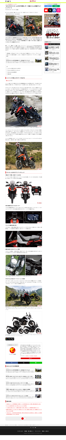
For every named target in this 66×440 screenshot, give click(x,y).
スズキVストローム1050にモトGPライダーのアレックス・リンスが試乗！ (17, 395)
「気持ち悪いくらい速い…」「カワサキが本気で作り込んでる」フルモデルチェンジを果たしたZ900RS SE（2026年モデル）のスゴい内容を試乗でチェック (54, 53)
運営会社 (43, 431)
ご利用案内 (25, 431)
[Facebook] (11, 363)
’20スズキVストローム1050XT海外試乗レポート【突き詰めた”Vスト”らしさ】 (18, 60)
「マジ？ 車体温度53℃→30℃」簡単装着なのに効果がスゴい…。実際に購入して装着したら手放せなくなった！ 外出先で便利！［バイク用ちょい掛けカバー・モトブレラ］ (54, 47)
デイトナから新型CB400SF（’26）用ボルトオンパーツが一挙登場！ (16, 405)
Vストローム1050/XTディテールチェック (13, 70)
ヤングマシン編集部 (15, 9)
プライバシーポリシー (38, 431)
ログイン (48, 6)
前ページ (7, 80)
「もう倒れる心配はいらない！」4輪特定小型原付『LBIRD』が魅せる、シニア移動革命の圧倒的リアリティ (22, 407)
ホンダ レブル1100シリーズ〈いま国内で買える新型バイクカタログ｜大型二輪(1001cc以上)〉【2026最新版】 (54, 70)
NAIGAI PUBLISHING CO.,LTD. (32, 433)
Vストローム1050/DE (10, 12)
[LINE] (36, 363)
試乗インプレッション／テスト (18, 12)
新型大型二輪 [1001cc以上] (10, 14)
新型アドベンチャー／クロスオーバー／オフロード (30, 12)
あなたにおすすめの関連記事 (11, 72)
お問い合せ (47, 431)
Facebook (31, 355)
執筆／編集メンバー (31, 431)
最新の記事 (9, 73)
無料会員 (56, 6)
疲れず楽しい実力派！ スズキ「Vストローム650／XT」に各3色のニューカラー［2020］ (19, 376)
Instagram (35, 355)
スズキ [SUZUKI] (17, 14)
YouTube (27, 355)
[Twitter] (24, 363)
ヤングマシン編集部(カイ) (52, 49)
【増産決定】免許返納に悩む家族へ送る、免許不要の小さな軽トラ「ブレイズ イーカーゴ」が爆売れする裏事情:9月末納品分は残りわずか (54, 58)
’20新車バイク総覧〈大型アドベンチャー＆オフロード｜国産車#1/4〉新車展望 (18, 389)
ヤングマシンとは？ (20, 431)
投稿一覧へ (30, 358)
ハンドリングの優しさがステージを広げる (14, 68)
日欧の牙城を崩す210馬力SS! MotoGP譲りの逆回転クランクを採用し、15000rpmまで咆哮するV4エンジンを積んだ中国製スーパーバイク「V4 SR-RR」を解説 (54, 64)
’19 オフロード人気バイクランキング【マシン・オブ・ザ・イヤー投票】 (17, 382)
